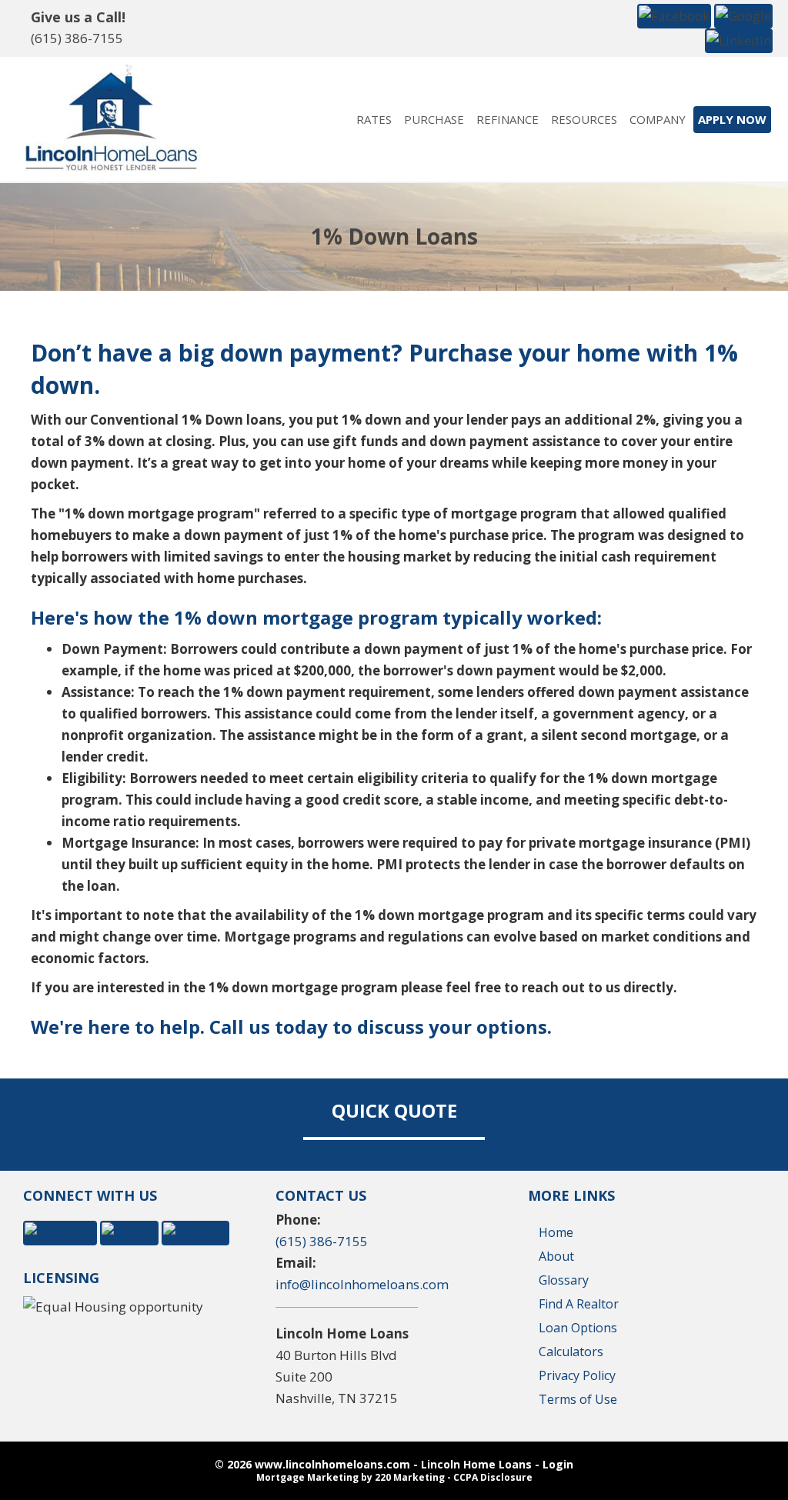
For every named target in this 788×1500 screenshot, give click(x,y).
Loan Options (578, 1327)
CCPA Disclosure (493, 1477)
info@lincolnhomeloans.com (362, 1284)
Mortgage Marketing (307, 1477)
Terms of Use (578, 1399)
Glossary (564, 1280)
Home (556, 1232)
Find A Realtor (579, 1303)
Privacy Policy (577, 1375)
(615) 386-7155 (77, 38)
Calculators (571, 1351)
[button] (674, 15)
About (556, 1256)
